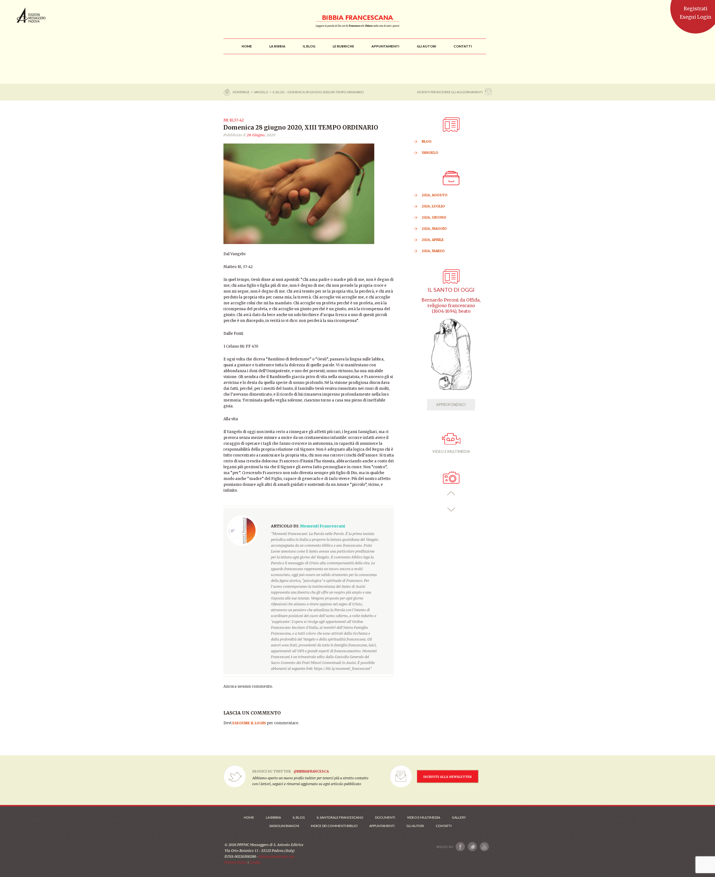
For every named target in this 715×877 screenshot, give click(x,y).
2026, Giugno (434, 217)
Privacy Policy (236, 862)
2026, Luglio (433, 206)
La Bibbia (273, 817)
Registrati (695, 9)
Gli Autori (415, 826)
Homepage (241, 92)
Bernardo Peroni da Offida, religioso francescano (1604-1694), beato (451, 305)
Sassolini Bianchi (284, 826)
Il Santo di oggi (451, 289)
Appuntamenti (382, 826)
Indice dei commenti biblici (334, 826)
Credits (255, 862)
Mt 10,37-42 (233, 120)
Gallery (459, 817)
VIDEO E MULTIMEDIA (451, 451)
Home (249, 817)
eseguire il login (249, 723)
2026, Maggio (434, 228)
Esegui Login (695, 17)
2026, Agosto (434, 195)
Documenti (385, 817)
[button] (451, 493)
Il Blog (279, 92)
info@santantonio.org (276, 856)
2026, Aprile (433, 240)
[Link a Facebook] (460, 847)
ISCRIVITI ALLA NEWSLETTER (447, 777)
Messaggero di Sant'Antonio (31, 15)
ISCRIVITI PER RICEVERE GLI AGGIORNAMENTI (450, 92)
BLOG (427, 141)
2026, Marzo (433, 251)
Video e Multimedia (423, 817)
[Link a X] (472, 847)
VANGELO (261, 92)
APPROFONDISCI (451, 404)
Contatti (444, 826)
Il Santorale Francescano (340, 817)
